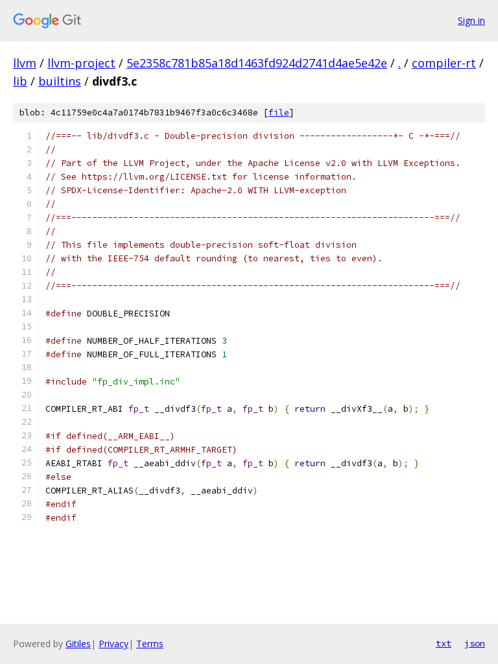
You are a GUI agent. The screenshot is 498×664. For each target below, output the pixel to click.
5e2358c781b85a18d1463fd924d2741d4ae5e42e (256, 63)
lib (20, 81)
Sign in (471, 20)
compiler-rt (444, 63)
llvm (24, 63)
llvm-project (81, 63)
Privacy (113, 643)
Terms (149, 643)
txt (443, 643)
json (474, 643)
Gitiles (78, 643)
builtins (59, 81)
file (278, 112)
